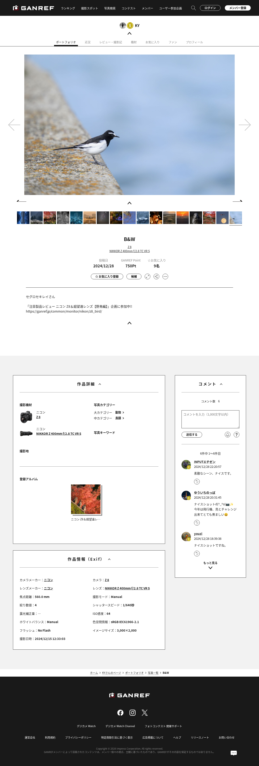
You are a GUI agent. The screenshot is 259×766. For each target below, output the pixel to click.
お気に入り (152, 42)
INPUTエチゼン (204, 461)
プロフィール (194, 42)
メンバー (147, 8)
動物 (118, 412)
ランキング (68, 8)
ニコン (48, 580)
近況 (87, 42)
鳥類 (118, 418)
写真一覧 (153, 673)
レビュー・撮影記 (110, 42)
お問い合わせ (227, 737)
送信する (191, 434)
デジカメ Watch (86, 726)
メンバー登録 (237, 8)
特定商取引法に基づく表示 (117, 737)
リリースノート (200, 737)
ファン (173, 42)
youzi (198, 533)
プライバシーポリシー (78, 737)
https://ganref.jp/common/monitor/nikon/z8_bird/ (64, 311)
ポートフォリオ (66, 42)
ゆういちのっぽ (204, 492)
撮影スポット (89, 8)
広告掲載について (152, 737)
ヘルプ (177, 737)
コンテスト (129, 8)
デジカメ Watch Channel (120, 726)
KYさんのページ (111, 673)
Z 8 (130, 247)
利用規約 (50, 737)
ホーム (94, 673)
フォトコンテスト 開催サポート (163, 726)
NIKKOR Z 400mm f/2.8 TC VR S (129, 251)
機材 (134, 42)
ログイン (210, 8)
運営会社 (30, 737)
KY (137, 25)
